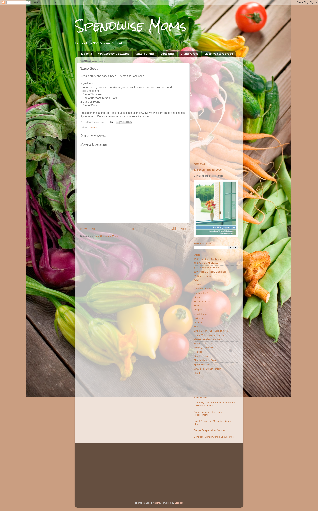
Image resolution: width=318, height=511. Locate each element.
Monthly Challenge (203, 347)
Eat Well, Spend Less (208, 169)
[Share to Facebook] (127, 122)
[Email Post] (111, 122)
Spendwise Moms (131, 25)
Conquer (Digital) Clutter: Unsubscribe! (214, 436)
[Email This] (118, 122)
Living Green (190, 53)
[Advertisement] (216, 108)
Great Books (200, 314)
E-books (86, 53)
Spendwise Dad (202, 364)
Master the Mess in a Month (208, 339)
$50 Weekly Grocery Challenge (210, 271)
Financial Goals (202, 301)
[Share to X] (124, 122)
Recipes (93, 127)
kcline (157, 502)
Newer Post (88, 229)
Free (196, 305)
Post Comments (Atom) (107, 236)
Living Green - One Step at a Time (212, 330)
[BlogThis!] (121, 122)
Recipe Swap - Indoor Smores (209, 430)
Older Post (178, 229)
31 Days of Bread (203, 276)
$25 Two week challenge (207, 267)
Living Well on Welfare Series (209, 335)
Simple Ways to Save (205, 360)
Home (134, 229)
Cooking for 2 (201, 293)
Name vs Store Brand (219, 53)
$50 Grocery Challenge (113, 53)
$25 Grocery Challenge (206, 263)
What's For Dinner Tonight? (208, 368)
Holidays (198, 318)
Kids (196, 326)
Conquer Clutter (202, 288)
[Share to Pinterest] (130, 122)
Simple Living (145, 53)
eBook (197, 373)
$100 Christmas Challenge (208, 259)
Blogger (179, 502)
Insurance (199, 322)
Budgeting (168, 53)
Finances (198, 297)
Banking (198, 284)
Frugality (198, 309)
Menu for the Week (204, 343)
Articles (197, 280)
